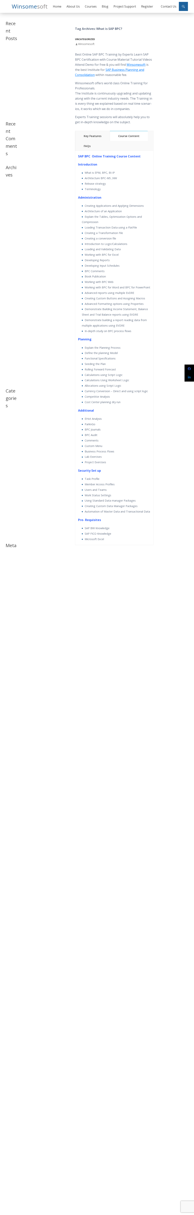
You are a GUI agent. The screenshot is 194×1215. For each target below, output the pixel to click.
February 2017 (10, 325)
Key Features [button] (92, 136)
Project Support (124, 6)
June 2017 (11, 302)
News (9, 467)
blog (8, 422)
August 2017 (9, 291)
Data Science (10, 437)
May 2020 (11, 203)
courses (10, 431)
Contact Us (168, 6)
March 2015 (9, 378)
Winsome (30, 6)
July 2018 (10, 241)
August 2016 (9, 357)
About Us (73, 6)
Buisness (10, 426)
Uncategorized (85, 39)
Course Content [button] (128, 136)
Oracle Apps (9, 473)
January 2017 (10, 333)
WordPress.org (11, 579)
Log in (9, 557)
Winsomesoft (86, 44)
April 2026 (11, 186)
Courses (91, 6)
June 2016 (11, 363)
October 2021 (10, 197)
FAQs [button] (87, 146)
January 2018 (10, 252)
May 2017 (11, 307)
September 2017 (11, 283)
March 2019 (9, 227)
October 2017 (10, 276)
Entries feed (9, 563)
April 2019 (11, 220)
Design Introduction (11, 447)
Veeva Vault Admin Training (10, 73)
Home (57, 6)
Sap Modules (10, 505)
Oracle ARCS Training (10, 86)
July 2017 (10, 298)
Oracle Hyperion (11, 481)
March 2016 (9, 370)
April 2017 (11, 311)
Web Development (11, 531)
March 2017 (9, 317)
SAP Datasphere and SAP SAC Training (11, 57)
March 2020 (9, 214)
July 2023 (10, 191)
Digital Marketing (11, 456)
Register (147, 6)
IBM (8, 462)
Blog (105, 6)
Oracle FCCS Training (10, 98)
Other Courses (10, 489)
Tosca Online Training (10, 109)
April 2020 (11, 208)
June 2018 (11, 245)
